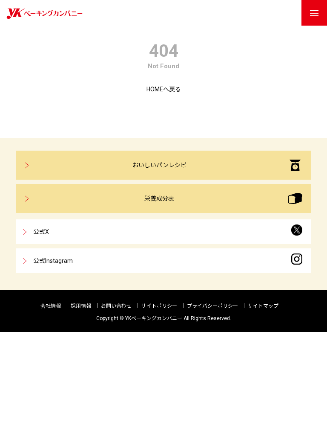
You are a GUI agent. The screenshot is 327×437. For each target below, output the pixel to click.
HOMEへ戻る (163, 89)
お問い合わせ (116, 306)
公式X (41, 231)
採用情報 (81, 306)
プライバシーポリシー (212, 306)
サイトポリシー (159, 306)
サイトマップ (263, 306)
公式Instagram (53, 260)
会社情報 (50, 306)
